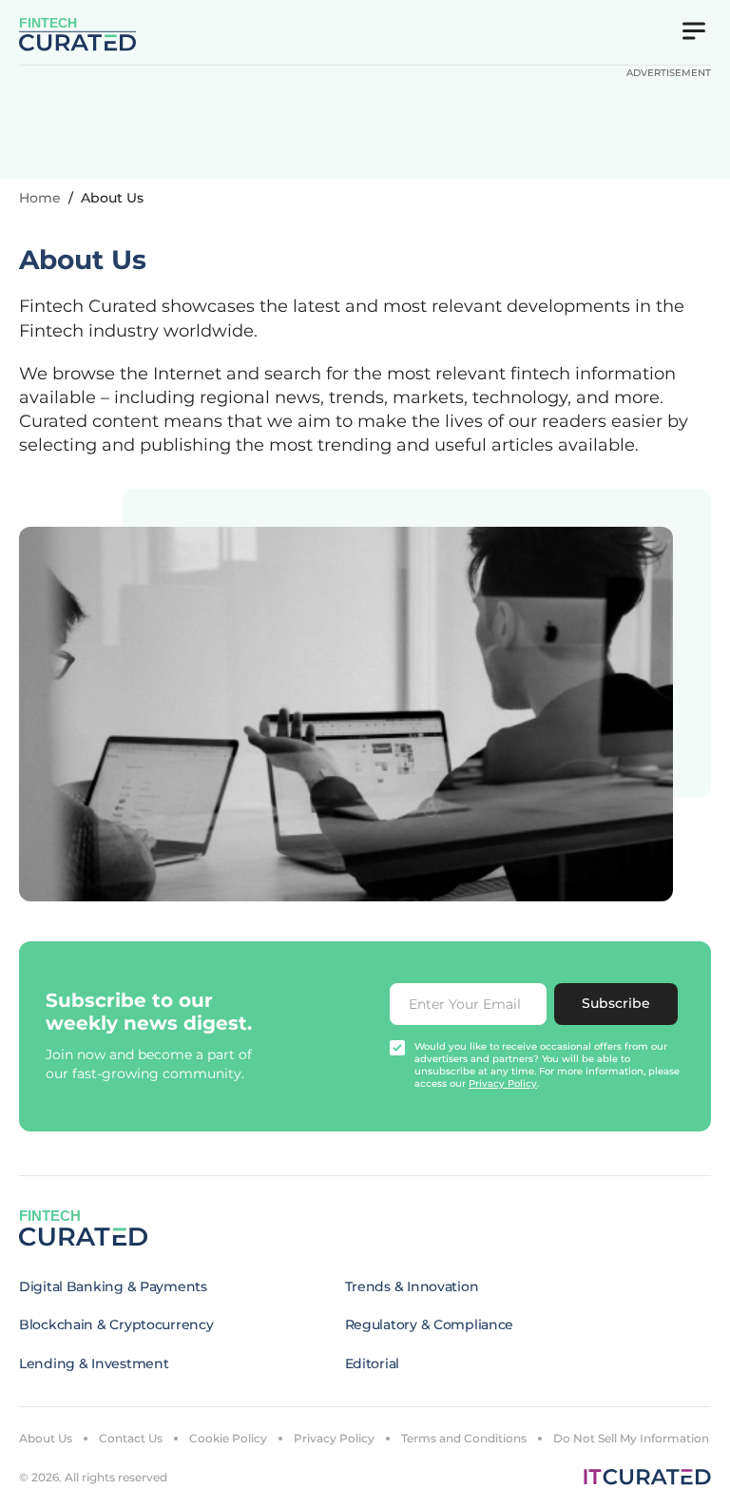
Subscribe (616, 1003)
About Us (45, 1438)
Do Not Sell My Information (631, 1438)
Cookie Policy (228, 1438)
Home (40, 197)
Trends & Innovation (412, 1286)
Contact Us (131, 1438)
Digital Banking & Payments (113, 1286)
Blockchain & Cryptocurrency (116, 1324)
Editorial (372, 1363)
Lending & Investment (93, 1363)
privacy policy (503, 1083)
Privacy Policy (334, 1438)
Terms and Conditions (464, 1438)
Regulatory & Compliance (429, 1324)
